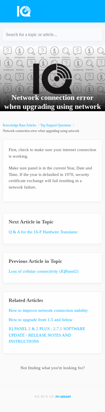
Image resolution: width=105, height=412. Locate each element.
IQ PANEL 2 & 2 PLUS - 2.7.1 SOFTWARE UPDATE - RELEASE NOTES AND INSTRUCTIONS (47, 335)
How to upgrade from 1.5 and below (41, 319)
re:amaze (63, 396)
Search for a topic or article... (31, 34)
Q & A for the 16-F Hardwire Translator (43, 232)
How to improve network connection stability (48, 310)
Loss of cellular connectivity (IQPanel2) (43, 271)
